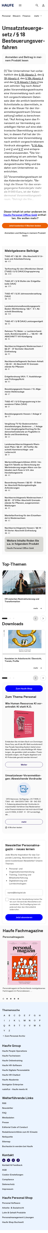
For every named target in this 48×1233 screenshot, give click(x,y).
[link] (6, 16)
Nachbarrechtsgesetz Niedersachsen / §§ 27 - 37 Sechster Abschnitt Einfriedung (24, 349)
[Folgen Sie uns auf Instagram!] (13, 1160)
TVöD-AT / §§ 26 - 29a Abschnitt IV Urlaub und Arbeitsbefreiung (24, 257)
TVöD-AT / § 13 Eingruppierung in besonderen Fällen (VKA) (23, 402)
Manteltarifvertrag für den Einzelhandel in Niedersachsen (23, 516)
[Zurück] (35, 618)
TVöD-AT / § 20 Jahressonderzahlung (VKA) (23, 295)
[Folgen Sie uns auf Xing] (8, 1160)
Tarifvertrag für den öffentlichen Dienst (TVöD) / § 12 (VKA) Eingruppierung (24, 270)
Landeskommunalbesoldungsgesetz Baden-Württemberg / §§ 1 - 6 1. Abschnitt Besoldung (22, 309)
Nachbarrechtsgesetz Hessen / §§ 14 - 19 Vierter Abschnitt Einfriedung (23, 529)
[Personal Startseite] (8, 5)
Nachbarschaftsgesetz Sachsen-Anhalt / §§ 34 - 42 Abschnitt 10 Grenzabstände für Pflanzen (24, 364)
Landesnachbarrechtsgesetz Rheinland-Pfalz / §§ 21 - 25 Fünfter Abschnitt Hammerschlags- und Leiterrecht (22, 448)
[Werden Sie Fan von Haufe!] (18, 1160)
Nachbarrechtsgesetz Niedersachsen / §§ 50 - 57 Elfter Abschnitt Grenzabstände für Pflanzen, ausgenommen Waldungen (24, 501)
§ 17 (21, 149)
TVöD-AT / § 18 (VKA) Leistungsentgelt (24, 321)
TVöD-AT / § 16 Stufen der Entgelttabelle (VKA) (23, 282)
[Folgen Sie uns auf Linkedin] (3, 1160)
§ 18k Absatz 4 (34, 78)
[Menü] (20, 5)
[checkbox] (7, 899)
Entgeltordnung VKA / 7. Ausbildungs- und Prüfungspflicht (23, 377)
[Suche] (37, 5)
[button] (25, 225)
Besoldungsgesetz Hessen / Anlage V (23, 414)
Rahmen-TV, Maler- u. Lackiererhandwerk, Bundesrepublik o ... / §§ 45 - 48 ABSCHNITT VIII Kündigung (23, 334)
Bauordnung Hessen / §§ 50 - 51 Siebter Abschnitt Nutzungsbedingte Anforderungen (23, 485)
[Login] (43, 5)
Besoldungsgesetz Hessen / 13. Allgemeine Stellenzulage (23, 390)
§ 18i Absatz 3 (27, 74)
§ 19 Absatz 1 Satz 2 (26, 82)
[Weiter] (43, 618)
